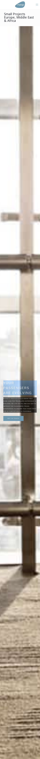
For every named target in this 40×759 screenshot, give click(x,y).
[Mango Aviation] (20, 4)
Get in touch (13, 418)
